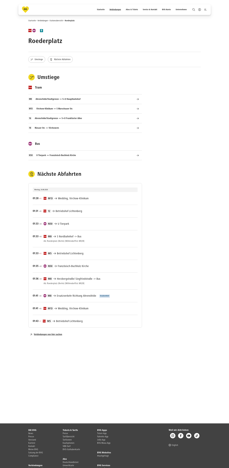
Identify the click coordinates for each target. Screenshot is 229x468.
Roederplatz (70, 21)
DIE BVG (32, 430)
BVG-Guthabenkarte (71, 449)
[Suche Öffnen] (194, 9)
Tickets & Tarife (70, 430)
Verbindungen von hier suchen (48, 335)
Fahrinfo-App (102, 437)
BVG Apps (102, 430)
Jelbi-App (101, 440)
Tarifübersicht (68, 437)
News (30, 433)
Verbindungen (43, 21)
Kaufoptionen (68, 443)
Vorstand (32, 440)
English (175, 445)
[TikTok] (196, 435)
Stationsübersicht (56, 21)
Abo (65, 459)
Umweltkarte (68, 466)
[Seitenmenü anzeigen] (205, 9)
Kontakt (31, 446)
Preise (65, 433)
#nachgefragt (103, 456)
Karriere (31, 443)
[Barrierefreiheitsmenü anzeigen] (199, 9)
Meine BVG (33, 449)
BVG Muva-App (103, 443)
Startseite (32, 21)
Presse (31, 437)
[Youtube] (188, 435)
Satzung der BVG (35, 453)
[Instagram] (172, 435)
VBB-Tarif (67, 446)
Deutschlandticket (70, 462)
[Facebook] (180, 435)
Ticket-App (102, 433)
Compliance (33, 456)
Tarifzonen (67, 440)
